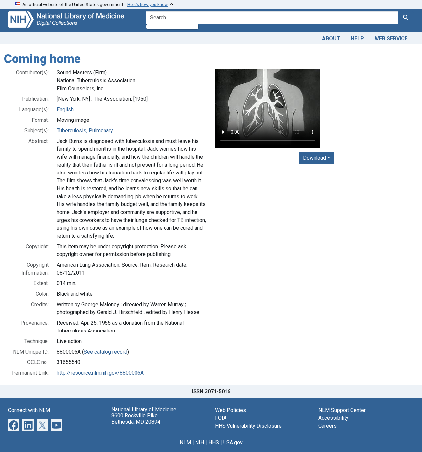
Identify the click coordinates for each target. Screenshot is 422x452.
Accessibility (333, 418)
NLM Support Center (342, 410)
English (65, 109)
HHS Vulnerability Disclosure (248, 426)
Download (314, 158)
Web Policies (230, 410)
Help (357, 38)
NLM (185, 442)
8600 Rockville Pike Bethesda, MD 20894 (135, 418)
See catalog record (105, 352)
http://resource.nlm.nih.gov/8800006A (100, 373)
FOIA (220, 418)
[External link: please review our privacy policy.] (13, 424)
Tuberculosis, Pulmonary (85, 130)
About (331, 38)
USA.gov (233, 442)
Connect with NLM (29, 410)
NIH (199, 442)
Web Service (391, 38)
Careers (327, 426)
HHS (213, 442)
